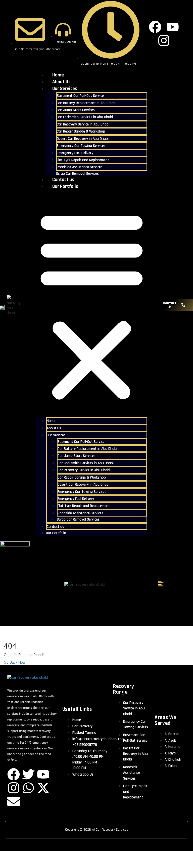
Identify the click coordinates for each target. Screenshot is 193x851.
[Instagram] (13, 788)
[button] (91, 305)
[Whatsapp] (28, 788)
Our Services (64, 89)
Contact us (63, 180)
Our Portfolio (65, 186)
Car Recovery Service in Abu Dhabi (83, 124)
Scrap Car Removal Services (77, 173)
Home (58, 75)
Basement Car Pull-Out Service (80, 95)
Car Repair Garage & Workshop (81, 131)
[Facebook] (13, 774)
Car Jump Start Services (76, 110)
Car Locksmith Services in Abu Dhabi (85, 117)
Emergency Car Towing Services (81, 145)
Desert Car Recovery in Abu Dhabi (83, 138)
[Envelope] (13, 801)
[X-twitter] (43, 788)
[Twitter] (28, 774)
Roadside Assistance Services (80, 167)
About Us (61, 82)
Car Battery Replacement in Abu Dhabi (86, 103)
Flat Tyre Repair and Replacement (83, 160)
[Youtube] (43, 774)
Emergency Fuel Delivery (75, 153)
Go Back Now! (15, 662)
